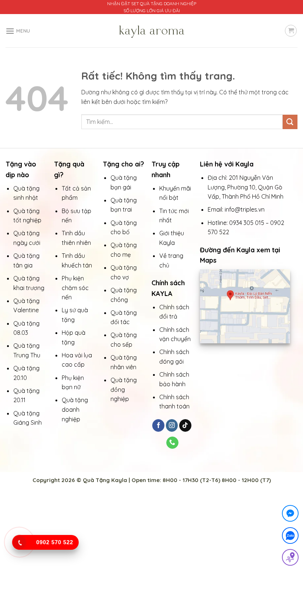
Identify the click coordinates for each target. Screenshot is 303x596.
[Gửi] (290, 122)
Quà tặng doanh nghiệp (75, 409)
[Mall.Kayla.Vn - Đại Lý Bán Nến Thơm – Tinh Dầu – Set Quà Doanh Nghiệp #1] (151, 30)
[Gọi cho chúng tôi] (172, 443)
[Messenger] (290, 515)
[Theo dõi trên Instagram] (172, 425)
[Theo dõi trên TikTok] (185, 425)
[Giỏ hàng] (291, 31)
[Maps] (290, 559)
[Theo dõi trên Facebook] (158, 425)
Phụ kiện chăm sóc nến (75, 288)
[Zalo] (290, 537)
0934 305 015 (246, 222)
